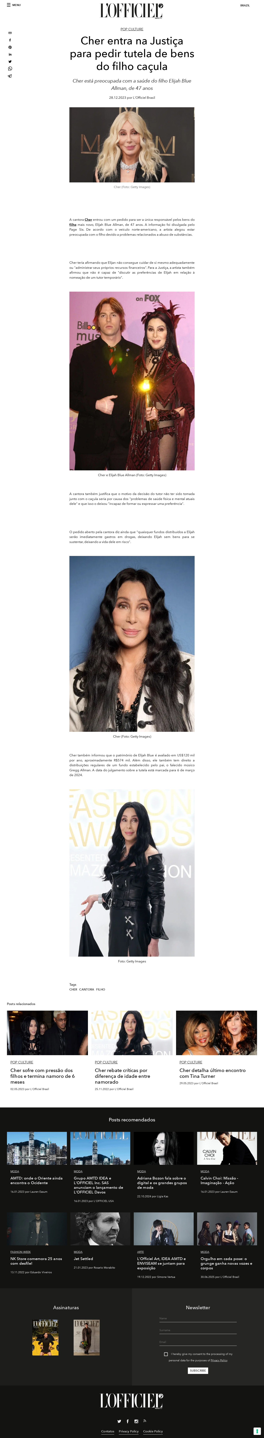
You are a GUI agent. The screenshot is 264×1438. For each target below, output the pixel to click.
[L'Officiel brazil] (132, 11)
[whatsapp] (10, 69)
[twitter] (10, 62)
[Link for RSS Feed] (145, 1421)
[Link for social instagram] (136, 1422)
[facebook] (10, 40)
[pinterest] (10, 47)
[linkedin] (10, 54)
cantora (86, 989)
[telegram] (10, 76)
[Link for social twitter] (119, 1422)
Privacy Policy (219, 1360)
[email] (10, 33)
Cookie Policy (153, 1431)
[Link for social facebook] (128, 1422)
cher (73, 989)
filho (100, 989)
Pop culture (132, 29)
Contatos (107, 1431)
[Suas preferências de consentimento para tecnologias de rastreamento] (257, 1431)
